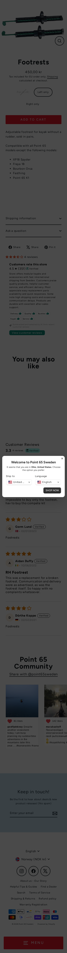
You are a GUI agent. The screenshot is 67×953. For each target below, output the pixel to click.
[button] (19, 482)
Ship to (10, 476)
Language (41, 476)
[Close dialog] (62, 458)
